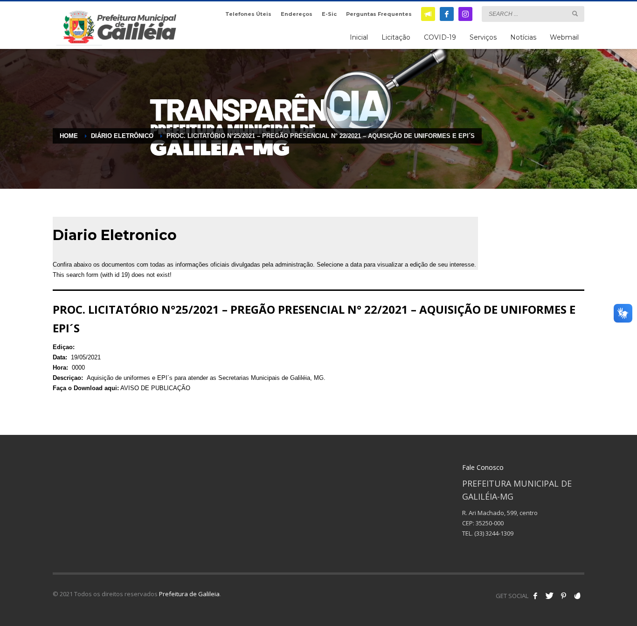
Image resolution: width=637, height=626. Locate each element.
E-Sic (329, 14)
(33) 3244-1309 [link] (493, 533)
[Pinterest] (563, 596)
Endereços (296, 14)
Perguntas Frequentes (379, 14)
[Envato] (577, 596)
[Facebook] (447, 14)
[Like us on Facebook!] (535, 596)
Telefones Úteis (248, 14)
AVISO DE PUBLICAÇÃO (155, 388)
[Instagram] (465, 14)
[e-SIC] (428, 14)
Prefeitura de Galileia (189, 594)
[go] (575, 13)
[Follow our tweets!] (549, 596)
